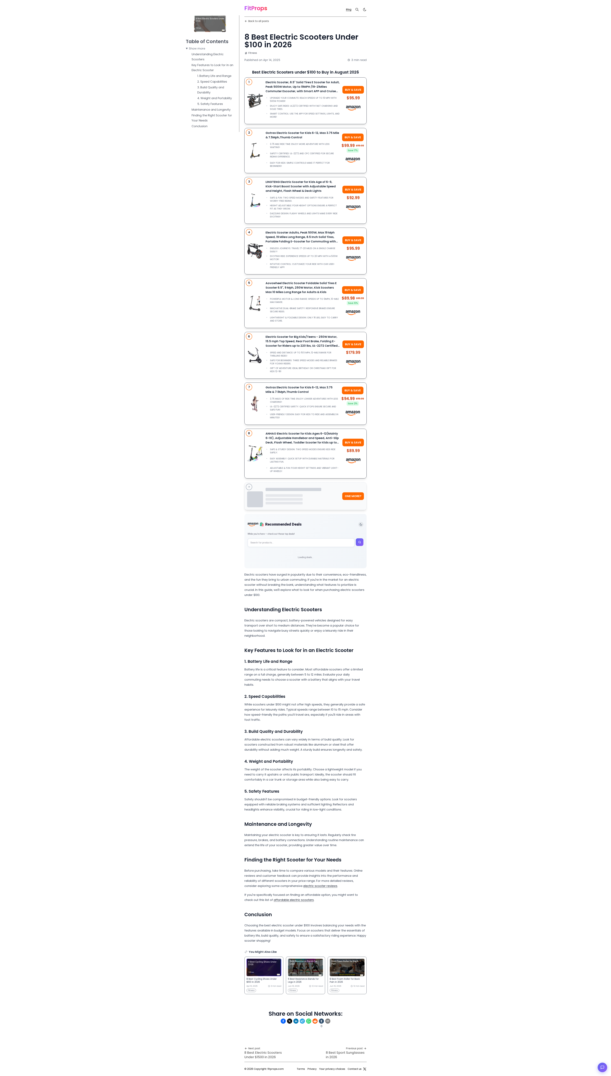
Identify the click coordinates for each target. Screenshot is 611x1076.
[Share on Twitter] (289, 1021)
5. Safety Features (210, 104)
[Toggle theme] (360, 524)
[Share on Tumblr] (321, 1021)
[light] (365, 9)
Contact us (355, 1069)
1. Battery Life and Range (214, 76)
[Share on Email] (327, 1021)
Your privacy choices (332, 1069)
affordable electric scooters (294, 900)
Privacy (312, 1069)
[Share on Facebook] (283, 1021)
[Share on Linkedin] (295, 1021)
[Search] (357, 9)
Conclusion (199, 126)
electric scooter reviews (320, 886)
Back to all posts (258, 21)
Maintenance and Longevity (211, 110)
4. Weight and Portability (214, 98)
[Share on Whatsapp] (308, 1021)
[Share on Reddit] (315, 1021)
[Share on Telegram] (302, 1021)
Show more (197, 48)
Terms (301, 1069)
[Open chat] (602, 1067)
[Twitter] (365, 1069)
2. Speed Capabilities (212, 82)
